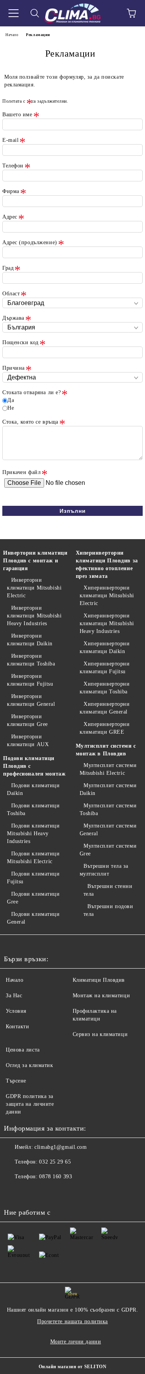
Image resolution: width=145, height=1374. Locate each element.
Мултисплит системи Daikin (108, 789)
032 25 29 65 (55, 1162)
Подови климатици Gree (33, 898)
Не (10, 408)
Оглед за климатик (29, 1065)
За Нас (14, 995)
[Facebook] (14, 1192)
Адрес (9, 217)
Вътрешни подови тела (108, 910)
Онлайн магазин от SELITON (73, 1366)
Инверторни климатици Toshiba (31, 660)
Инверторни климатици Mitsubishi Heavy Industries (34, 615)
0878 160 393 (55, 1176)
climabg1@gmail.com (60, 1147)
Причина (13, 368)
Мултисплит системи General (108, 829)
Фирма (10, 191)
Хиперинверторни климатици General (105, 708)
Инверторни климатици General (31, 700)
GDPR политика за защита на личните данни (30, 1104)
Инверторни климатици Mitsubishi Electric (34, 587)
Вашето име (17, 114)
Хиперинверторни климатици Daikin (105, 647)
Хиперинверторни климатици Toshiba (105, 688)
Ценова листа (23, 1050)
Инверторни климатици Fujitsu (30, 680)
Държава (13, 318)
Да (10, 400)
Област (11, 294)
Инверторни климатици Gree (27, 720)
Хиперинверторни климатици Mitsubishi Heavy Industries (107, 623)
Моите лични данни (75, 1342)
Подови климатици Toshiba (33, 809)
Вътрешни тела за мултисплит (104, 870)
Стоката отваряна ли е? (31, 392)
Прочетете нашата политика (72, 1321)
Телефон (13, 166)
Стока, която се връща (30, 422)
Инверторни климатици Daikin (30, 639)
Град (8, 268)
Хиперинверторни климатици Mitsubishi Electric (107, 595)
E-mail (10, 140)
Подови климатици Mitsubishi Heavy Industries (33, 833)
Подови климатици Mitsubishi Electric (33, 857)
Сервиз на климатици (100, 1034)
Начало (11, 35)
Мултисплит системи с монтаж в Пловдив (106, 750)
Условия (16, 1011)
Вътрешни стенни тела (108, 890)
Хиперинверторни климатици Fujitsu (105, 667)
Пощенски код (20, 342)
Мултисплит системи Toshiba (108, 809)
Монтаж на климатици (101, 995)
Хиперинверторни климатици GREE (105, 728)
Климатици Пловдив (99, 980)
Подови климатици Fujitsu (33, 877)
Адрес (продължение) (29, 242)
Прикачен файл (21, 472)
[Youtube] (31, 1192)
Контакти (17, 1026)
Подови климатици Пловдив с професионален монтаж (34, 766)
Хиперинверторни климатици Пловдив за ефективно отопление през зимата (107, 564)
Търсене (16, 1081)
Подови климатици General (33, 918)
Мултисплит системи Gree (108, 850)
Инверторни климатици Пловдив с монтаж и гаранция (35, 560)
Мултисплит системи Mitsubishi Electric (108, 769)
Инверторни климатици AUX (28, 740)
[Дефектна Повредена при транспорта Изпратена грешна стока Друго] (72, 378)
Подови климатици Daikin (33, 789)
